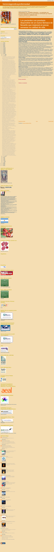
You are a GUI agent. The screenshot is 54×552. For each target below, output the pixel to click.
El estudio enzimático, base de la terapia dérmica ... (8, 62)
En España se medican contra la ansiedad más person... (9, 143)
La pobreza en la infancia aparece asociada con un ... (9, 106)
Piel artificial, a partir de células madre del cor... (8, 117)
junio (3, 158)
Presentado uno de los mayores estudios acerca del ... (9, 144)
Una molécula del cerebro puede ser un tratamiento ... (9, 85)
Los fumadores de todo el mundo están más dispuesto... (9, 111)
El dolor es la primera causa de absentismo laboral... (8, 147)
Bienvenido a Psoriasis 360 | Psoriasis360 (8, 539)
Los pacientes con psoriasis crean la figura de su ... (8, 116)
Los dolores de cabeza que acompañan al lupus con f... (9, 101)
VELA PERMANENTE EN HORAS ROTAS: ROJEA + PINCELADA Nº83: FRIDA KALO (10, 464)
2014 (2, 52)
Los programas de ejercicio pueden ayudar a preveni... (9, 86)
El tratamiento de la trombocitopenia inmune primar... (8, 151)
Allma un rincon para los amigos (6, 535)
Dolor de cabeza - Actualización (6, 75)
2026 (2, 42)
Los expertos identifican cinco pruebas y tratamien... (8, 57)
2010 (2, 164)
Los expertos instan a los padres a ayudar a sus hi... (9, 100)
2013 (2, 53)
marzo (3, 160)
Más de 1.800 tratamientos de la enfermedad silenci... (9, 121)
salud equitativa (8, 191)
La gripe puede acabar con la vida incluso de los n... (8, 73)
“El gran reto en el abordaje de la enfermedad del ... (8, 153)
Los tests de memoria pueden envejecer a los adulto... (9, 96)
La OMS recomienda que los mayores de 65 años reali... (9, 93)
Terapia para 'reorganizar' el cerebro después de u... (9, 138)
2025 (2, 43)
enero (3, 162)
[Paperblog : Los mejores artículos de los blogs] (3, 267)
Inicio (37, 121)
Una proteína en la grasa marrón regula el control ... (8, 154)
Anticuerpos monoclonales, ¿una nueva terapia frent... (9, 67)
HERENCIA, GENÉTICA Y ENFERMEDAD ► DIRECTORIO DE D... (8, 59)
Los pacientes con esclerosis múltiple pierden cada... (9, 92)
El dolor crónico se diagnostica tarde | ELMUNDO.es (9, 137)
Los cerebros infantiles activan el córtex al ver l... (8, 60)
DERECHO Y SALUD (5, 456)
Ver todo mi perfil (3, 214)
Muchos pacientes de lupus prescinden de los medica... (9, 69)
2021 (2, 46)
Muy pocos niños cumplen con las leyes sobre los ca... (9, 70)
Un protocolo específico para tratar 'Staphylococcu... (9, 109)
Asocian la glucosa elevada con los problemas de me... (9, 97)
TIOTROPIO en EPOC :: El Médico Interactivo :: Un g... (9, 82)
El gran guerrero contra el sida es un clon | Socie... (8, 58)
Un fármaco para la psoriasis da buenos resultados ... (9, 131)
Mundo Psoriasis (4, 515)
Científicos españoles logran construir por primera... (8, 110)
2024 (2, 44)
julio (2, 157)
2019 (2, 48)
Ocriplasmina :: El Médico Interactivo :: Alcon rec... (8, 81)
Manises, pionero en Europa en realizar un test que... (9, 145)
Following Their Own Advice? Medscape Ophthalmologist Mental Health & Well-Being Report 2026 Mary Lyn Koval (8, 447)
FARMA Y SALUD (4, 532)
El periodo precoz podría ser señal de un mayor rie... (9, 140)
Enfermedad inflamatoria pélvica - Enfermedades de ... (9, 130)
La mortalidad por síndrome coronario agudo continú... (9, 94)
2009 (2, 165)
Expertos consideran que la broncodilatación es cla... (9, 123)
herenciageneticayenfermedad (16, 4)
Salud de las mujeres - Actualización (6, 127)
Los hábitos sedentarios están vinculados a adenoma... (9, 63)
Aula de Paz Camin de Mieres (6, 475)
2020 (2, 47)
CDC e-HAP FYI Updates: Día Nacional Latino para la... (9, 87)
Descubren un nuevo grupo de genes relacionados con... (9, 74)
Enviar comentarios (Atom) (27, 123)
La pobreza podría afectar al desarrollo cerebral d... (8, 72)
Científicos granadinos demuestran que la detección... (9, 83)
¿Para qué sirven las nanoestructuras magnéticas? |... (9, 66)
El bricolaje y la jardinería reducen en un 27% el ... (8, 103)
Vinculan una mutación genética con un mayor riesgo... (9, 134)
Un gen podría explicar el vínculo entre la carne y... (8, 133)
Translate (7, 38)
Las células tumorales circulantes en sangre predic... (9, 64)
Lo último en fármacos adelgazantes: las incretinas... (9, 56)
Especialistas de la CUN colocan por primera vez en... (9, 146)
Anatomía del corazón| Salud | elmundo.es (7, 136)
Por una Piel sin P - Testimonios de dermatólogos (8, 119)
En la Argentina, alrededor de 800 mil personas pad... (9, 118)
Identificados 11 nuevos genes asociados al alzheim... (9, 148)
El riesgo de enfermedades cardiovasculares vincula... (9, 107)
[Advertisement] (26, 113)
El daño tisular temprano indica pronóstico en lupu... (8, 65)
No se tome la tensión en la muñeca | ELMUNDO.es (8, 90)
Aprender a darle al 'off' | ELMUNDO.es (7, 89)
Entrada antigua (51, 121)
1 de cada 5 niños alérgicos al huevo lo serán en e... (8, 79)
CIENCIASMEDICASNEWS (6, 440)
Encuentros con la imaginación (6, 506)
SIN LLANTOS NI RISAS (9, 523)
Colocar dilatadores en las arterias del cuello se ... (8, 141)
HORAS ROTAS (4, 462)
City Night (7, 500)
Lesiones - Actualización (5, 126)
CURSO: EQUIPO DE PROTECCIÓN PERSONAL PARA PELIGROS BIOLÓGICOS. (11, 452)
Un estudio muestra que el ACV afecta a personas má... (9, 135)
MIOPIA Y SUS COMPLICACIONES (10, 491)
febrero (3, 161)
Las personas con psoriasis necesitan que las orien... (9, 98)
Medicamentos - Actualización (6, 77)
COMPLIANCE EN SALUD (9, 457)
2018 (2, 49)
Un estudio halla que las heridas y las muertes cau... (8, 99)
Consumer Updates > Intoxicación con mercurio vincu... (9, 114)
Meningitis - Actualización (5, 102)
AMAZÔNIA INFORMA (5, 528)
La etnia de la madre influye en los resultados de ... (8, 80)
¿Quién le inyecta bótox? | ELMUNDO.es (7, 91)
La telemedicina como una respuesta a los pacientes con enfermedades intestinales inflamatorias (10, 483)
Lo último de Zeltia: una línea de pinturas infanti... (8, 108)
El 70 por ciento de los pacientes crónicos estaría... (8, 84)
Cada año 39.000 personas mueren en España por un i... (9, 150)
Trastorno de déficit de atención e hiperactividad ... (8, 128)
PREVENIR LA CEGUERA (5, 490)
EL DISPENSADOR (4, 437)
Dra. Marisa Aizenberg (5, 481)
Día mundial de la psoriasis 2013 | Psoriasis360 (8, 120)
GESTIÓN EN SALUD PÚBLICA (6, 445)
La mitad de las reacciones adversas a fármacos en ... (9, 104)
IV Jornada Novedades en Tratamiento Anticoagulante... (9, 155)
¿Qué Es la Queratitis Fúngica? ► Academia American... (9, 113)
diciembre (3, 54)
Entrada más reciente (22, 121)
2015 (2, 51)
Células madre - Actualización (6, 76)
